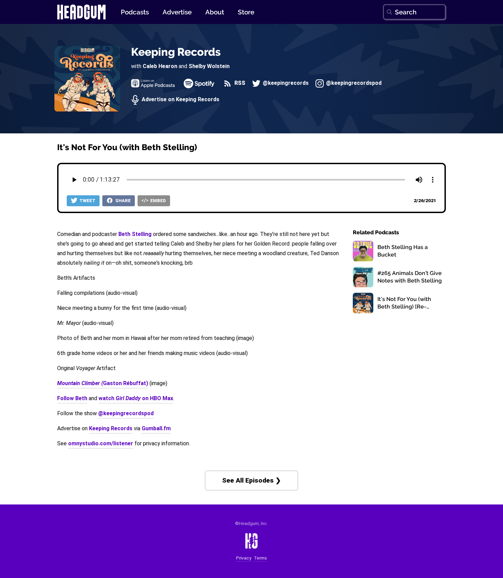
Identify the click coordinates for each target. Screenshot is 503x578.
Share (122, 200)
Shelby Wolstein (209, 66)
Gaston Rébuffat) (102, 383)
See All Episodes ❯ (251, 480)
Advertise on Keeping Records (179, 99)
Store (246, 12)
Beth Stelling (135, 234)
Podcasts (135, 12)
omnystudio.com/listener (100, 443)
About (214, 12)
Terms (260, 558)
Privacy (243, 558)
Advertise (177, 12)
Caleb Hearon (160, 66)
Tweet (86, 200)
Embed (157, 200)
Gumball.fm (156, 428)
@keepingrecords (285, 83)
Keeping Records (176, 51)
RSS (239, 83)
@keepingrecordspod (353, 83)
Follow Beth (72, 398)
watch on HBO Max (136, 398)
